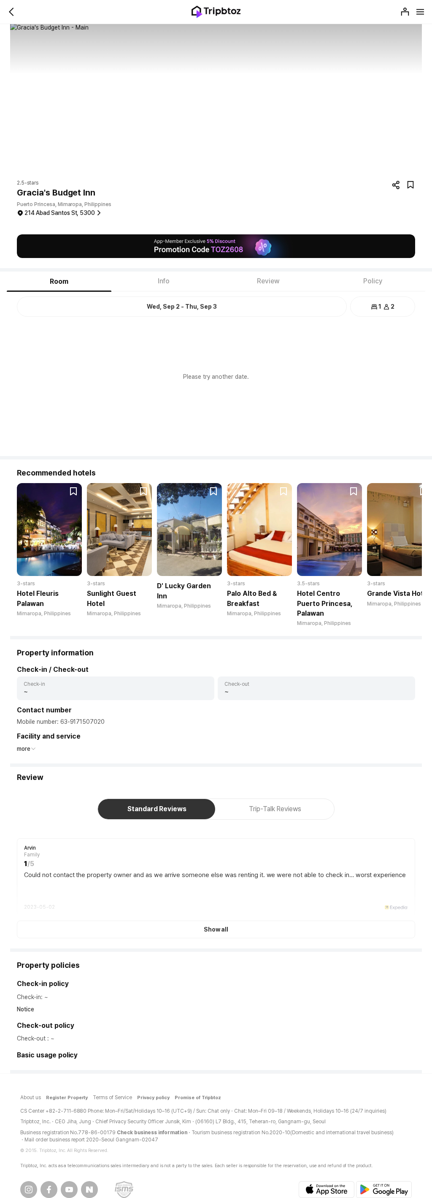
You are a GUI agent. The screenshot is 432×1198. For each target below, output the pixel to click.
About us (30, 1097)
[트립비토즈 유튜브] (69, 1189)
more (23, 749)
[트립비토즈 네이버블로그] (89, 1189)
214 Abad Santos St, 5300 (59, 213)
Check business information (152, 1133)
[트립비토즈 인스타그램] (28, 1189)
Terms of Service (112, 1097)
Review (268, 281)
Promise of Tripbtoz (198, 1097)
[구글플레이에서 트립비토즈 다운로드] (384, 1189)
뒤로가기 (12, 12)
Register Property (67, 1097)
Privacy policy (153, 1097)
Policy (373, 281)
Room (59, 281)
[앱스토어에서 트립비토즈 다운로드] (326, 1189)
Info (164, 281)
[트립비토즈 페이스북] (48, 1189)
